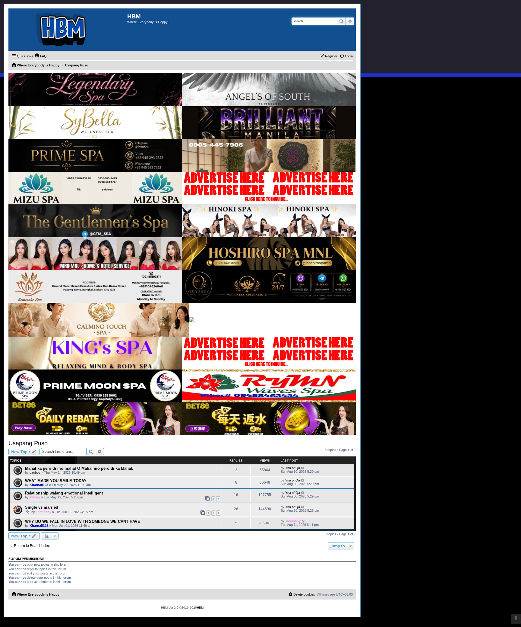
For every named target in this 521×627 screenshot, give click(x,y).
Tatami (35, 497)
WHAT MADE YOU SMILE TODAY (56, 480)
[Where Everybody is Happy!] (67, 29)
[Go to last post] (303, 468)
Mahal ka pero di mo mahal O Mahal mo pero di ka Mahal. (79, 468)
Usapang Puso (28, 443)
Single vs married (41, 507)
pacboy (35, 472)
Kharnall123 (39, 485)
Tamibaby (43, 512)
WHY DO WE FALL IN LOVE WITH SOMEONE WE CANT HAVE (82, 521)
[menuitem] (41, 56)
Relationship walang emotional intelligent (64, 493)
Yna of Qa (292, 468)
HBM (200, 607)
